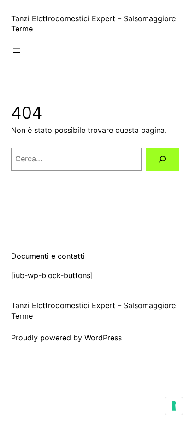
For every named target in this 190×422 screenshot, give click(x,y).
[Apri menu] (16, 50)
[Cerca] (162, 159)
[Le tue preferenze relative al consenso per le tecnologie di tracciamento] (174, 406)
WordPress (103, 337)
